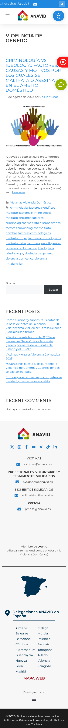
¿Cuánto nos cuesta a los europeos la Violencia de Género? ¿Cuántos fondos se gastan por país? (33, 367)
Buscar (10, 283)
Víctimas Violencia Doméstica (31, 202)
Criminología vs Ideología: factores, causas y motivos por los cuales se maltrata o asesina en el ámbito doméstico (33, 75)
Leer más (18, 192)
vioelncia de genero (38, 253)
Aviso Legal (44, 720)
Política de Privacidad (18, 720)
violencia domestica (19, 258)
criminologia (19, 207)
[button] (62, 4)
